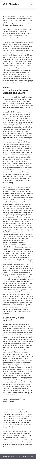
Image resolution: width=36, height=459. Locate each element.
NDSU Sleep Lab (11, 4)
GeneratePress (28, 456)
